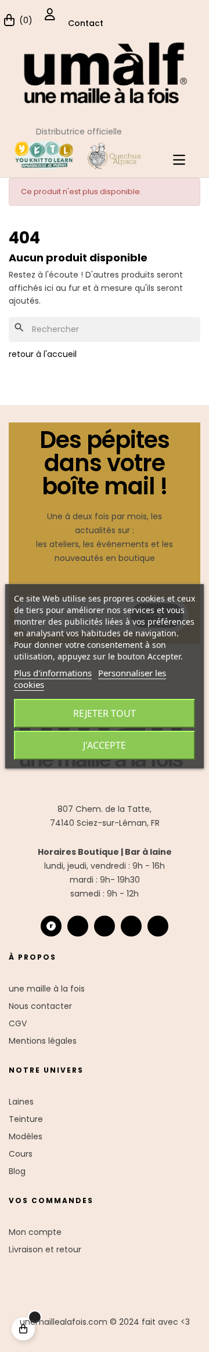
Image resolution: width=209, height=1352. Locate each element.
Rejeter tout (104, 713)
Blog (17, 1171)
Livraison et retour (45, 1249)
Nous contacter (40, 1006)
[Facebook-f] (104, 926)
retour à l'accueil (43, 354)
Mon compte (35, 1232)
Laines (21, 1101)
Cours (21, 1154)
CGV (18, 1023)
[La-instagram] (77, 926)
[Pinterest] (157, 926)
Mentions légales (43, 1041)
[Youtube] (131, 926)
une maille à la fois (47, 988)
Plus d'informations (53, 673)
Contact (85, 23)
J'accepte (104, 745)
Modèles (25, 1136)
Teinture (26, 1119)
